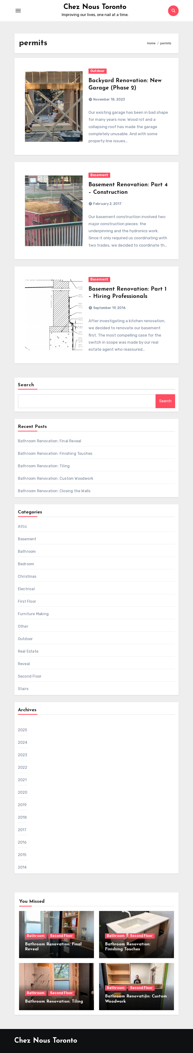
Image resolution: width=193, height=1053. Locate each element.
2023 (22, 755)
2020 (23, 792)
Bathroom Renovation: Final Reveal (49, 441)
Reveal (24, 664)
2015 (22, 855)
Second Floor (29, 676)
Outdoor (97, 71)
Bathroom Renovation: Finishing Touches (55, 453)
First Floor (27, 601)
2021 (22, 780)
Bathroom (27, 551)
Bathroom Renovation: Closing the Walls (54, 491)
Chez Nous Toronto (95, 7)
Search (26, 385)
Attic (22, 526)
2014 (22, 867)
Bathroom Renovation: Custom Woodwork (55, 478)
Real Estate (28, 651)
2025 (22, 730)
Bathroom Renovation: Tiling (44, 466)
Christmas (27, 576)
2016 (22, 842)
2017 (22, 830)
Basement (99, 175)
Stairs (23, 689)
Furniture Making (33, 614)
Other (23, 626)
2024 (23, 742)
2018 (22, 817)
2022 (23, 767)
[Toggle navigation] (18, 10)
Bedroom (26, 564)
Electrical (26, 589)
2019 (22, 805)
